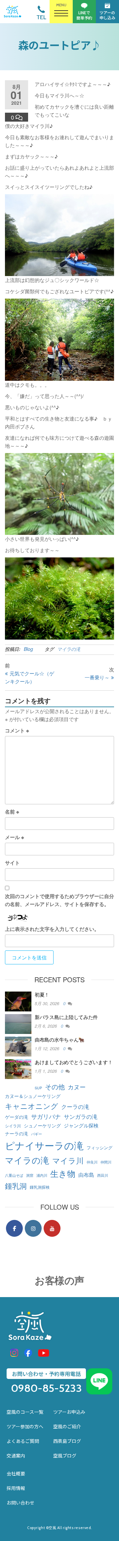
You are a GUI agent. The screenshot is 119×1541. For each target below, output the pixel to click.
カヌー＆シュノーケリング (32, 1095)
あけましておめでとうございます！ (73, 1061)
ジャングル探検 (81, 1125)
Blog (28, 649)
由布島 (86, 1174)
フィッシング (99, 1147)
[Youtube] (52, 1228)
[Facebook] (14, 1228)
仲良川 (92, 1162)
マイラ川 (68, 1160)
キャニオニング (31, 1105)
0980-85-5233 (46, 1388)
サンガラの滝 (81, 1116)
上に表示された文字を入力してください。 (52, 929)
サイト (12, 862)
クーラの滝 (75, 1106)
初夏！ (42, 994)
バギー (36, 1133)
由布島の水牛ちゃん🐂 (60, 1039)
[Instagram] (33, 1228)
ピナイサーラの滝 (44, 1145)
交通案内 (16, 1455)
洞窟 (29, 1175)
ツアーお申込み (69, 1411)
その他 (55, 1086)
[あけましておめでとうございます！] (18, 1068)
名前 (12, 811)
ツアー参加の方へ (25, 1426)
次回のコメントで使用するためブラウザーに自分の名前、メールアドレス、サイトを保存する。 (59, 900)
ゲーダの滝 (16, 1116)
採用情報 (16, 1488)
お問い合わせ (20, 1502)
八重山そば (14, 1175)
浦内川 (41, 1175)
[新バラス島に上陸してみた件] (18, 1023)
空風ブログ (64, 1455)
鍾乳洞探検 (40, 1187)
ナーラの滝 (16, 1133)
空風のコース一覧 (25, 1411)
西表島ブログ (67, 1441)
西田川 (102, 1175)
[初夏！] (18, 1000)
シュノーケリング (42, 1125)
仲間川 (105, 1162)
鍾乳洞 (16, 1185)
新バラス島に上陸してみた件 (66, 1016)
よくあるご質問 (23, 1441)
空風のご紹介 (67, 1426)
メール (14, 837)
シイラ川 (13, 1125)
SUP (38, 1087)
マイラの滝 (68, 649)
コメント (17, 730)
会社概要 (16, 1473)
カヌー (77, 1087)
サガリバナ (46, 1116)
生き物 (62, 1173)
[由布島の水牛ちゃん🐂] (18, 1045)
